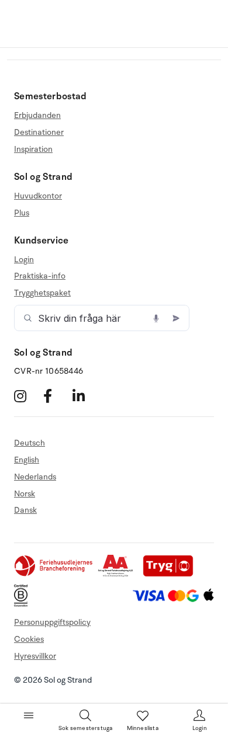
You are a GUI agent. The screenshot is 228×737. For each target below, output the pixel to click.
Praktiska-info (39, 275)
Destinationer (39, 132)
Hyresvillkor (35, 656)
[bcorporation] (23, 604)
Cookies (29, 639)
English (26, 459)
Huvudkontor (38, 196)
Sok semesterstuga (85, 728)
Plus (21, 212)
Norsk (24, 493)
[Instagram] (27, 396)
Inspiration (33, 149)
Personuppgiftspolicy (52, 622)
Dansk (25, 510)
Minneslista (142, 728)
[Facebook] (56, 396)
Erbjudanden (37, 115)
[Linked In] (85, 396)
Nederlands (35, 476)
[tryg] (171, 574)
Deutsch (29, 443)
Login (24, 260)
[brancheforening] (54, 574)
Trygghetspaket (42, 292)
